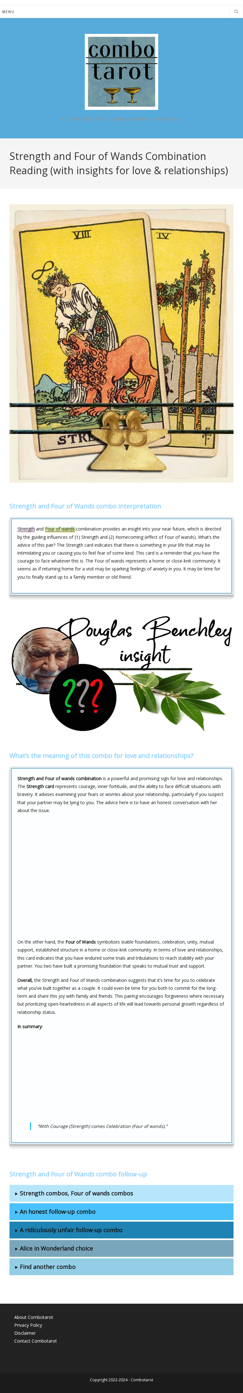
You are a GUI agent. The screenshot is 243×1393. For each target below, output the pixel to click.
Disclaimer (25, 1333)
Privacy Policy (28, 1325)
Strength (26, 529)
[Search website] (236, 12)
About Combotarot (33, 1317)
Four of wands (60, 529)
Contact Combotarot (35, 1341)
